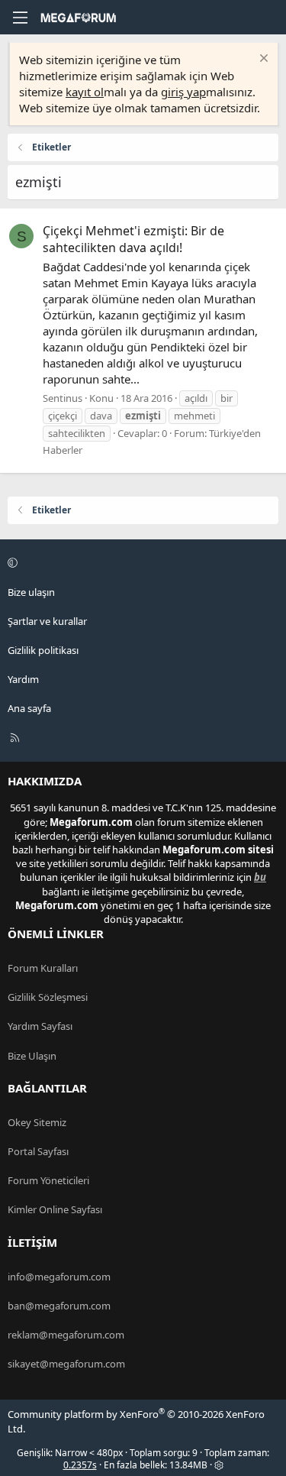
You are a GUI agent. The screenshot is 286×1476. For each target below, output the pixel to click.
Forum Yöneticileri (48, 1180)
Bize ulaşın (31, 592)
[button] (141, 563)
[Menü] (20, 18)
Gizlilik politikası (43, 650)
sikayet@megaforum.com (66, 1364)
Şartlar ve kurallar (47, 621)
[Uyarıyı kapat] (261, 60)
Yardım (23, 679)
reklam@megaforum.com (66, 1335)
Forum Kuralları (43, 968)
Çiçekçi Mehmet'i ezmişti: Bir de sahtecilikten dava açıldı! (133, 239)
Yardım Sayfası (40, 1026)
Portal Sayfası (38, 1151)
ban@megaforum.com (59, 1306)
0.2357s (80, 1464)
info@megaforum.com (59, 1276)
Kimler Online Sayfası (55, 1209)
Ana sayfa (29, 708)
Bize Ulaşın (32, 1056)
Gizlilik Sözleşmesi (48, 997)
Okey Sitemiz (37, 1122)
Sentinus (62, 398)
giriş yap (183, 91)
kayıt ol (85, 91)
